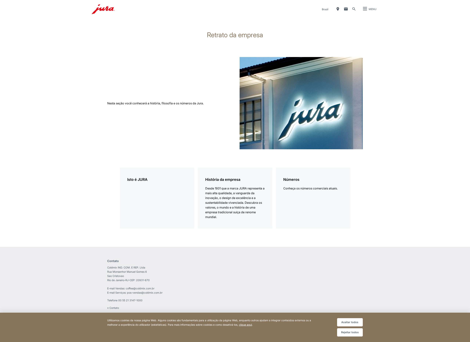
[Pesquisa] (354, 9)
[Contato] (346, 9)
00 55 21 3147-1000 (130, 300)
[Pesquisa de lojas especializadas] (338, 9)
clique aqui (245, 324)
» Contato (113, 307)
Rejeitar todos (350, 332)
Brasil (325, 9)
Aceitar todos (349, 322)
